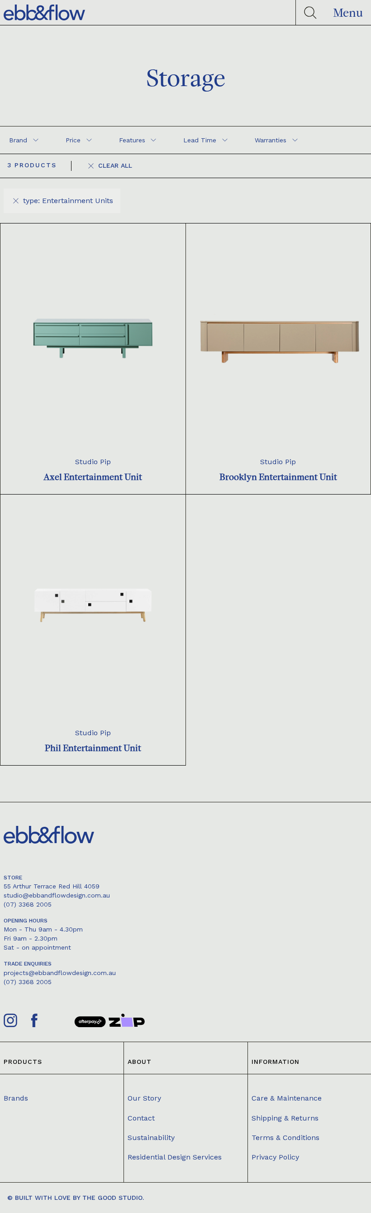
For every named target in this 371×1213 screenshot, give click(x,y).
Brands (16, 1098)
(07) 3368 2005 (28, 904)
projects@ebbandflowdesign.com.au (60, 972)
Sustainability (151, 1137)
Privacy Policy (275, 1157)
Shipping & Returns (285, 1118)
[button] (348, 12)
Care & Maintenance (287, 1098)
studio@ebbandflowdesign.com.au (57, 895)
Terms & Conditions (285, 1137)
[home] (44, 12)
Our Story (144, 1098)
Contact (141, 1118)
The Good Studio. (113, 1197)
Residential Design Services (175, 1157)
